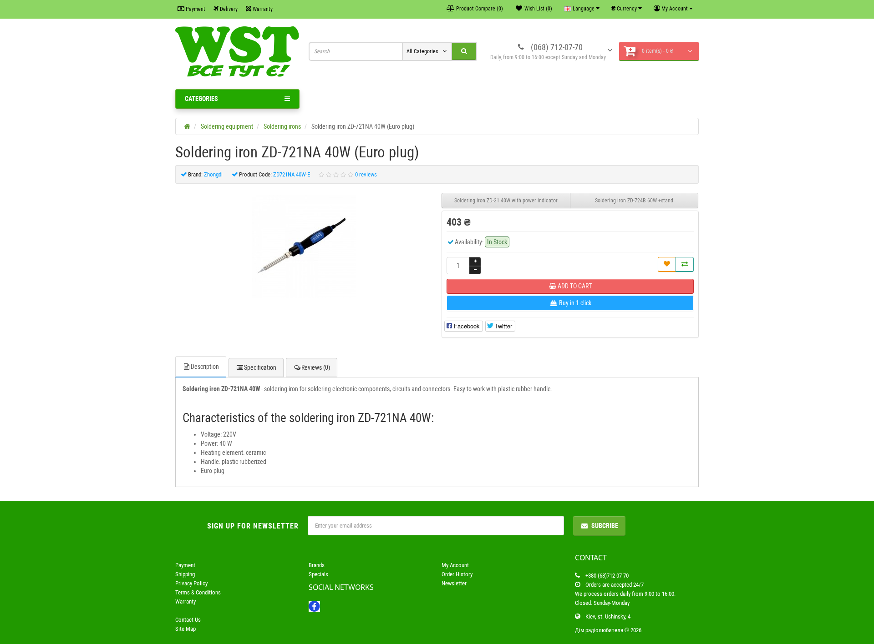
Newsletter (454, 583)
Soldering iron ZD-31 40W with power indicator (506, 200)
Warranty (262, 9)
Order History (457, 574)
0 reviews (366, 174)
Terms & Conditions (198, 592)
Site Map (185, 628)
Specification (260, 367)
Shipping (185, 574)
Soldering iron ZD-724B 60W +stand (634, 200)
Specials (318, 574)
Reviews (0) (315, 367)
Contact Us (188, 619)
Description (205, 366)
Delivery (228, 9)
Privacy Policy (191, 583)
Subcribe (604, 525)
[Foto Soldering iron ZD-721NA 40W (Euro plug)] (304, 246)
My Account (455, 565)
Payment (194, 9)
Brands (317, 565)
